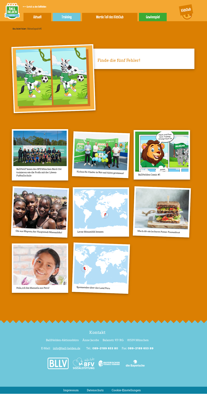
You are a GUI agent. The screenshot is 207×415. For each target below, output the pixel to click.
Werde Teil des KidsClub (110, 17)
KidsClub (186, 10)
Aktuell (37, 17)
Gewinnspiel (153, 17)
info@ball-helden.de (66, 348)
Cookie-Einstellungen (126, 390)
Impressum (71, 390)
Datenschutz (95, 390)
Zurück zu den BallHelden (36, 6)
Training (67, 17)
